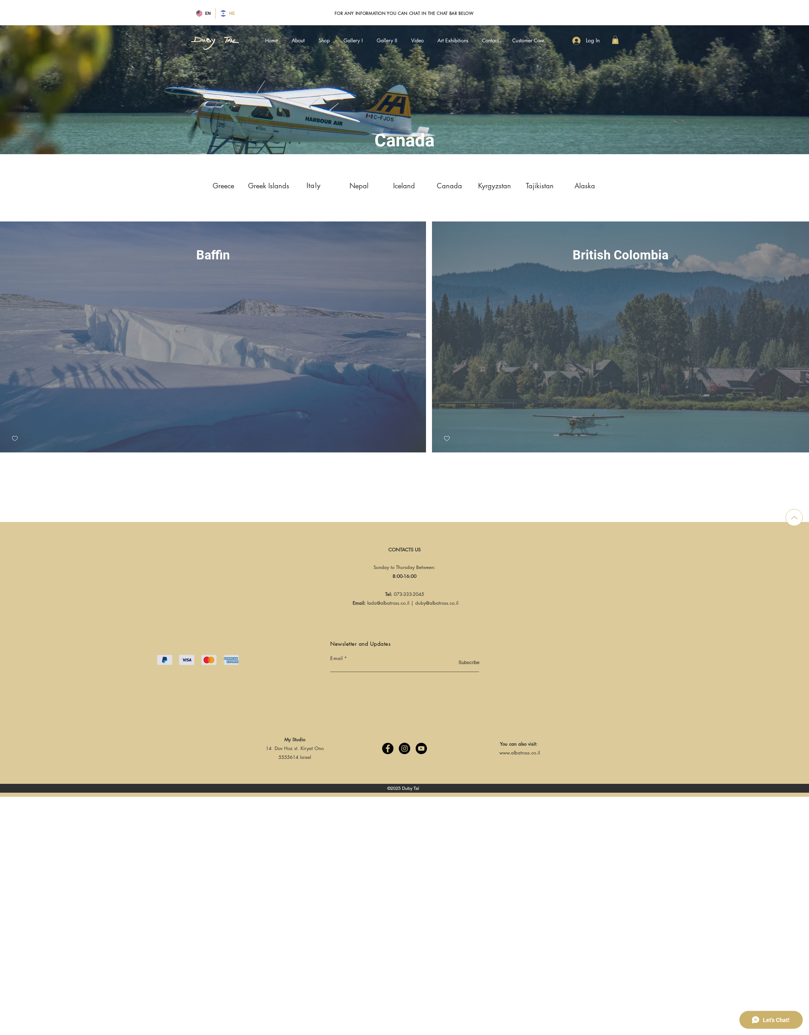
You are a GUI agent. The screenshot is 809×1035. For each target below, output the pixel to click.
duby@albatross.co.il (436, 603)
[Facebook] (387, 748)
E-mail (336, 658)
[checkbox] (14, 438)
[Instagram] (404, 748)
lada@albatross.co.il (388, 603)
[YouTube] (421, 748)
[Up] (794, 517)
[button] (615, 40)
